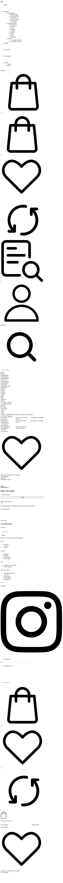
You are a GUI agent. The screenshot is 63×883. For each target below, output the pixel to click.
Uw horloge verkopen (16, 40)
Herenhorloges (14, 14)
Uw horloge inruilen (15, 41)
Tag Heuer (13, 37)
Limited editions (14, 19)
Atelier (9, 64)
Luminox (12, 31)
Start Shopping (4, 476)
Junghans (12, 29)
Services (9, 38)
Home (5, 5)
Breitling (12, 26)
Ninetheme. (30, 414)
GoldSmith (8, 414)
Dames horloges (14, 16)
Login (22, 497)
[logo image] (3, 70)
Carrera (12, 28)
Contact (6, 62)
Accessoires (13, 22)
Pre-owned (13, 17)
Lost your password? (6, 501)
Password (4, 487)
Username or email (6, 479)
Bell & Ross (13, 25)
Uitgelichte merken (12, 23)
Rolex (12, 34)
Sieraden (6, 43)
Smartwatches (14, 20)
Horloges (6, 11)
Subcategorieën (11, 13)
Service (9, 65)
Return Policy (35, 825)
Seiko (11, 35)
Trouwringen (7, 56)
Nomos (12, 32)
